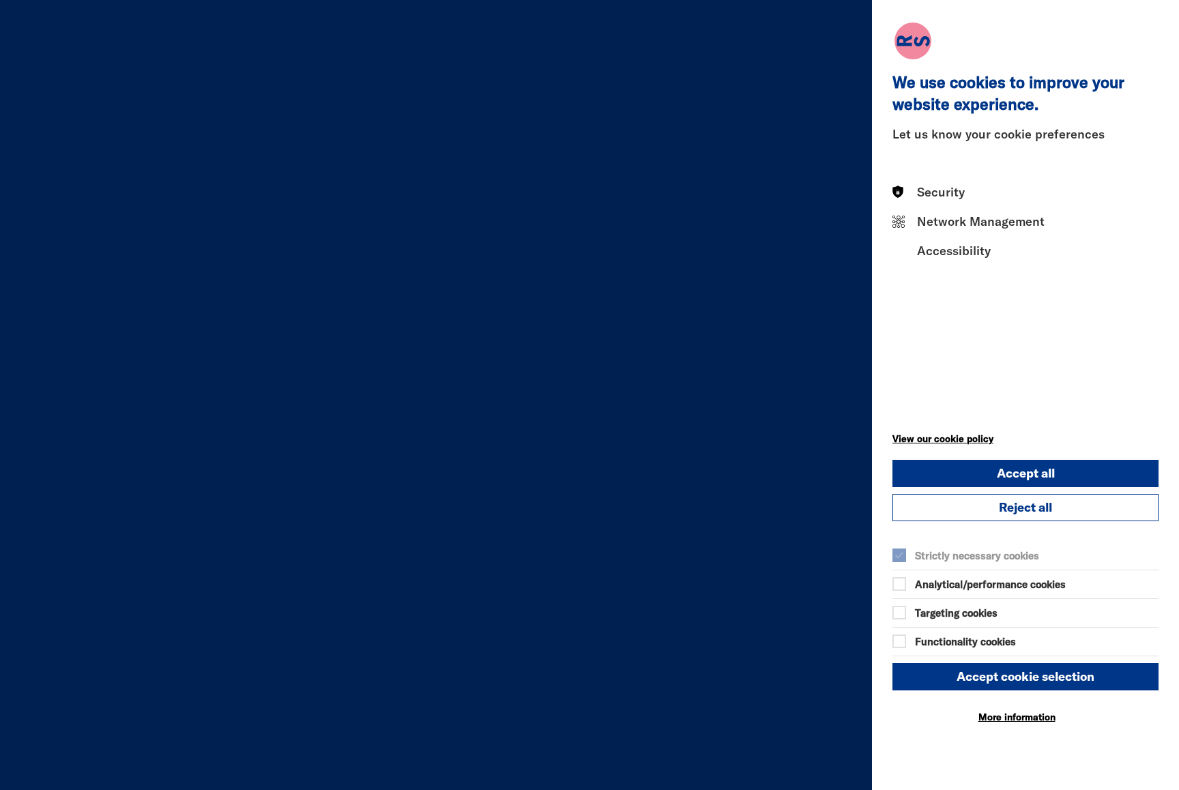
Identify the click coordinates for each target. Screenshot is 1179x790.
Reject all (1025, 507)
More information (1017, 717)
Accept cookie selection (1025, 676)
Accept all (1026, 473)
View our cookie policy (942, 439)
